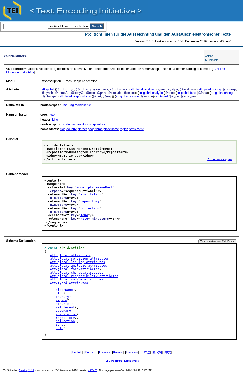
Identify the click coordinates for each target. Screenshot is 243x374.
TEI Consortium (113, 361)
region (124, 129)
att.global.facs (186, 93)
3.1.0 (31, 370)
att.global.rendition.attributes (79, 258)
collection (69, 124)
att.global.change (222, 93)
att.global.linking (209, 89)
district (82, 129)
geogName (95, 129)
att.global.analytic (151, 93)
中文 (168, 352)
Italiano (118, 352)
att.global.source (127, 96)
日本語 (145, 352)
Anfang (209, 56)
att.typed (162, 96)
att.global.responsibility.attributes (84, 276)
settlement (136, 129)
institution (84, 124)
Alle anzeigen (219, 159)
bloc (62, 129)
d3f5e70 (92, 370)
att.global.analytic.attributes (78, 265)
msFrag (68, 105)
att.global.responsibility (75, 96)
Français (132, 352)
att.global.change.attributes (76, 272)
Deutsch (90, 352)
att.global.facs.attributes (74, 269)
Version (23, 370)
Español (104, 352)
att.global (48, 89)
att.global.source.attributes (76, 279)
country (71, 129)
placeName (111, 129)
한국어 (157, 352)
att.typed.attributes (69, 283)
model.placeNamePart (95, 187)
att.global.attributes (70, 255)
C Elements (211, 60)
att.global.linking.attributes (77, 262)
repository (98, 124)
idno (55, 119)
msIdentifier (83, 105)
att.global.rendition (142, 89)
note (52, 114)
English (77, 352)
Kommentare (131, 361)
